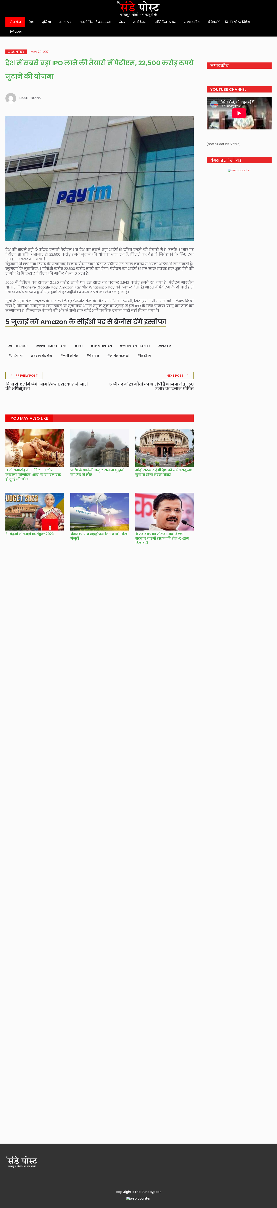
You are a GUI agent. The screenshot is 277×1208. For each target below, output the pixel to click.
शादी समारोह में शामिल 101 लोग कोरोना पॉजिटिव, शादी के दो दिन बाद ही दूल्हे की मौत (33, 474)
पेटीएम (94, 356)
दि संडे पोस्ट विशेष (237, 22)
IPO (80, 346)
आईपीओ (17, 356)
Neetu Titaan (30, 98)
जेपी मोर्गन (70, 356)
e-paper (16, 31)
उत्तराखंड (65, 22)
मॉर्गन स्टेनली (119, 356)
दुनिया (46, 22)
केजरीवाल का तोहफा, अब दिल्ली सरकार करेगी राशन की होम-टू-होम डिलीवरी (162, 538)
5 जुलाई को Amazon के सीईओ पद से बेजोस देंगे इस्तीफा (85, 322)
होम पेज (15, 22)
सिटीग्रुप (145, 356)
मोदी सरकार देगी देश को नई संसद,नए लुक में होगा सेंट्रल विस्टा (163, 472)
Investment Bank (53, 346)
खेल (122, 22)
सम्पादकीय (192, 22)
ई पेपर (212, 22)
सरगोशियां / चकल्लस (95, 22)
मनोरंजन (140, 22)
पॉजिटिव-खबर (165, 22)
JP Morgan (102, 346)
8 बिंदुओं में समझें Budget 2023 (29, 534)
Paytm (166, 346)
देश (31, 22)
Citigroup (19, 346)
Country (16, 52)
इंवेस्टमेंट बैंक (43, 356)
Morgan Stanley (136, 346)
